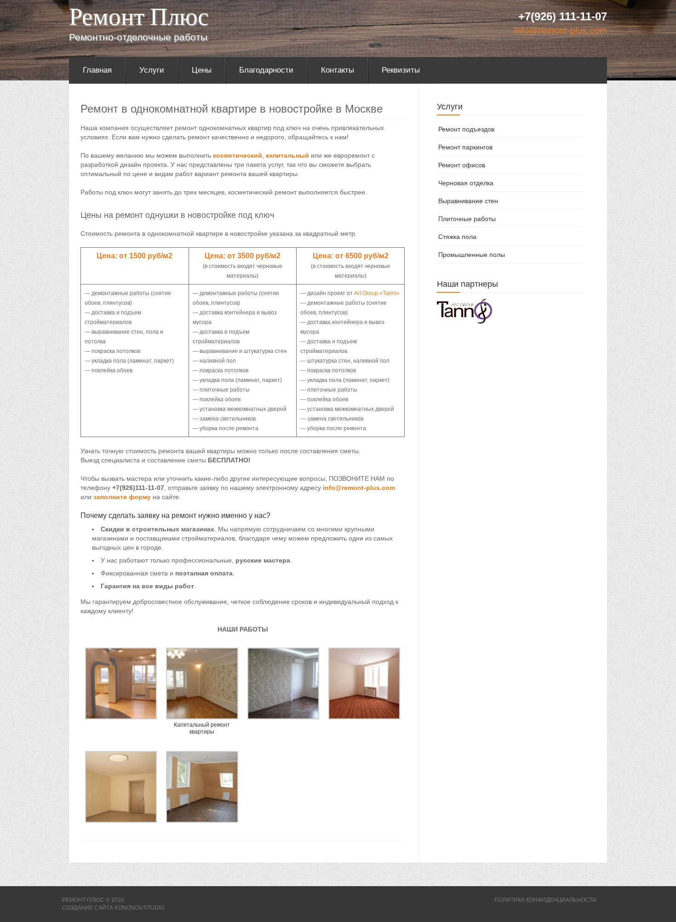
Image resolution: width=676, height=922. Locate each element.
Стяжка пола (457, 236)
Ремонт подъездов (466, 129)
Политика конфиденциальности (545, 900)
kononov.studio (139, 908)
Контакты (337, 70)
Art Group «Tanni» (377, 293)
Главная (97, 70)
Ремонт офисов (461, 165)
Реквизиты (401, 70)
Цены (202, 70)
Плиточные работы (467, 218)
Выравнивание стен (468, 201)
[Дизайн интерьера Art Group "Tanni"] (464, 310)
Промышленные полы (471, 254)
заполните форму (122, 497)
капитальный (287, 155)
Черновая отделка (465, 183)
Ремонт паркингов (465, 147)
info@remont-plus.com (560, 30)
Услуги (151, 70)
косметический (237, 155)
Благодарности (266, 70)
